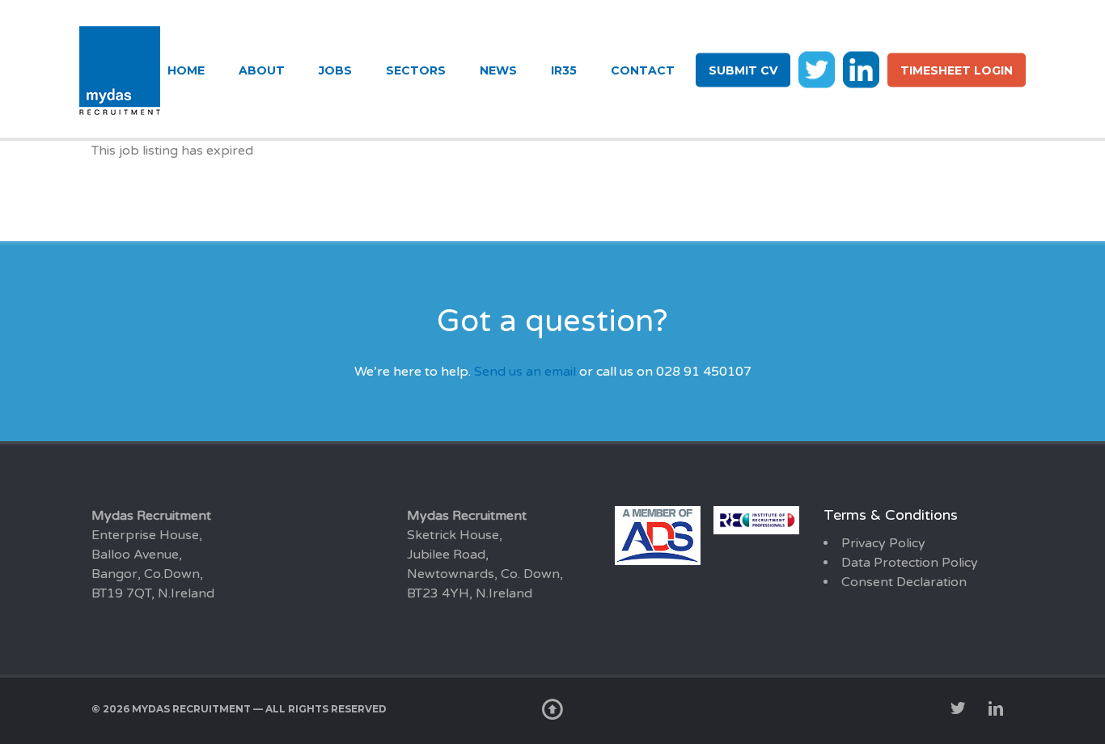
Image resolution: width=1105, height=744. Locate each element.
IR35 (564, 70)
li (861, 68)
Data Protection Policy (909, 563)
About (262, 70)
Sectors (416, 70)
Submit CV (743, 70)
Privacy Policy (883, 543)
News (498, 70)
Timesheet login (956, 70)
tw (816, 68)
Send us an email (525, 371)
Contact (643, 70)
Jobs (335, 70)
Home (186, 70)
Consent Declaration (904, 582)
